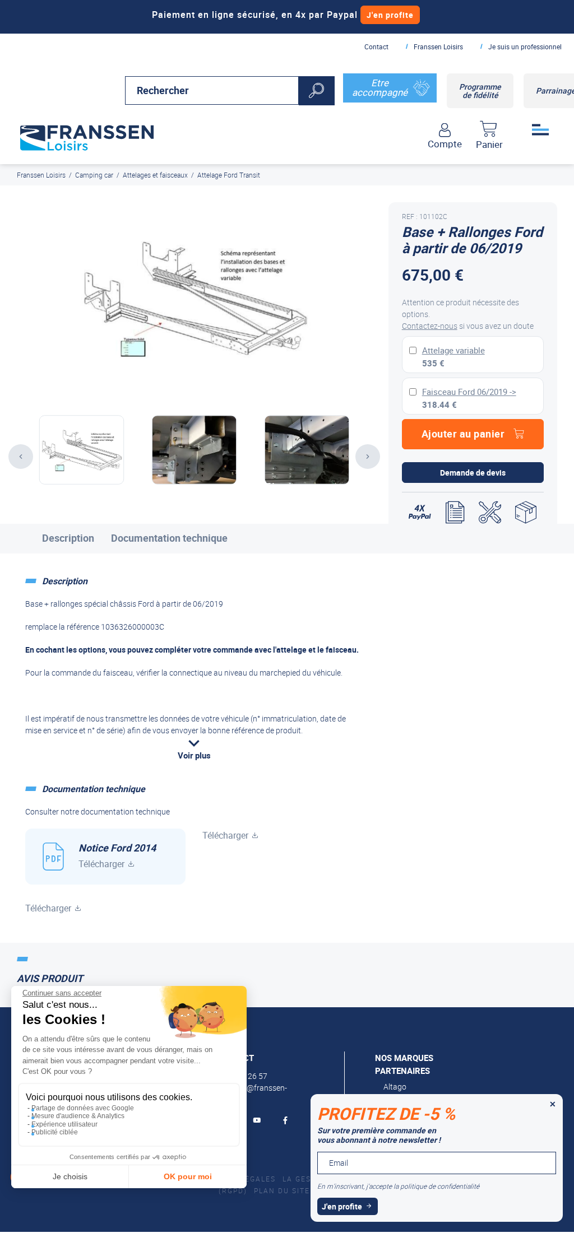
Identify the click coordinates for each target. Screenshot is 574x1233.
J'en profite (390, 15)
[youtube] (259, 1120)
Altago (394, 1086)
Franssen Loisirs (438, 46)
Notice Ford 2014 (117, 855)
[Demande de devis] (455, 512)
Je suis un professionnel (525, 46)
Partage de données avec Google (82, 1108)
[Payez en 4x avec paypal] (420, 512)
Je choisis (70, 1176)
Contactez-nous (429, 325)
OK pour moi (188, 1176)
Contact (376, 46)
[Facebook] (287, 1120)
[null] (87, 135)
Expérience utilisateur (64, 1124)
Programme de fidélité (480, 90)
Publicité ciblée (54, 1132)
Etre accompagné (380, 87)
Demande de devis (473, 472)
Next (367, 456)
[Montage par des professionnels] (490, 512)
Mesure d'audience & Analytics (77, 1116)
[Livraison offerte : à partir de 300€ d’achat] (525, 512)
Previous (20, 456)
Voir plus (194, 755)
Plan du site (282, 1190)
